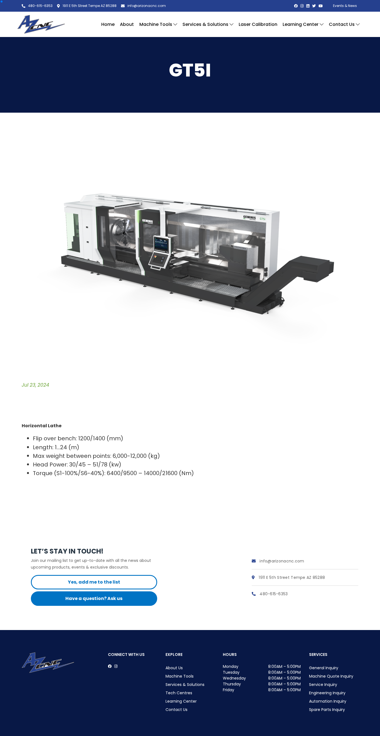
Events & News (345, 5)
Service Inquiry (323, 684)
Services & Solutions (206, 24)
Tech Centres (179, 693)
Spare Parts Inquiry (327, 709)
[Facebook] (296, 6)
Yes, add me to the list (94, 582)
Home (108, 24)
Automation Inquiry (327, 701)
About (127, 24)
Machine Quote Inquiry (331, 676)
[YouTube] (321, 6)
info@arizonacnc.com (281, 561)
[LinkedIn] (307, 6)
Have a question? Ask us (93, 598)
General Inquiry (323, 668)
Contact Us (342, 24)
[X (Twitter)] (314, 6)
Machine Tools (156, 24)
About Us (174, 668)
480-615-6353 (273, 594)
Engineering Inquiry (327, 693)
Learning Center (301, 24)
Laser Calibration (258, 24)
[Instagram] (301, 6)
